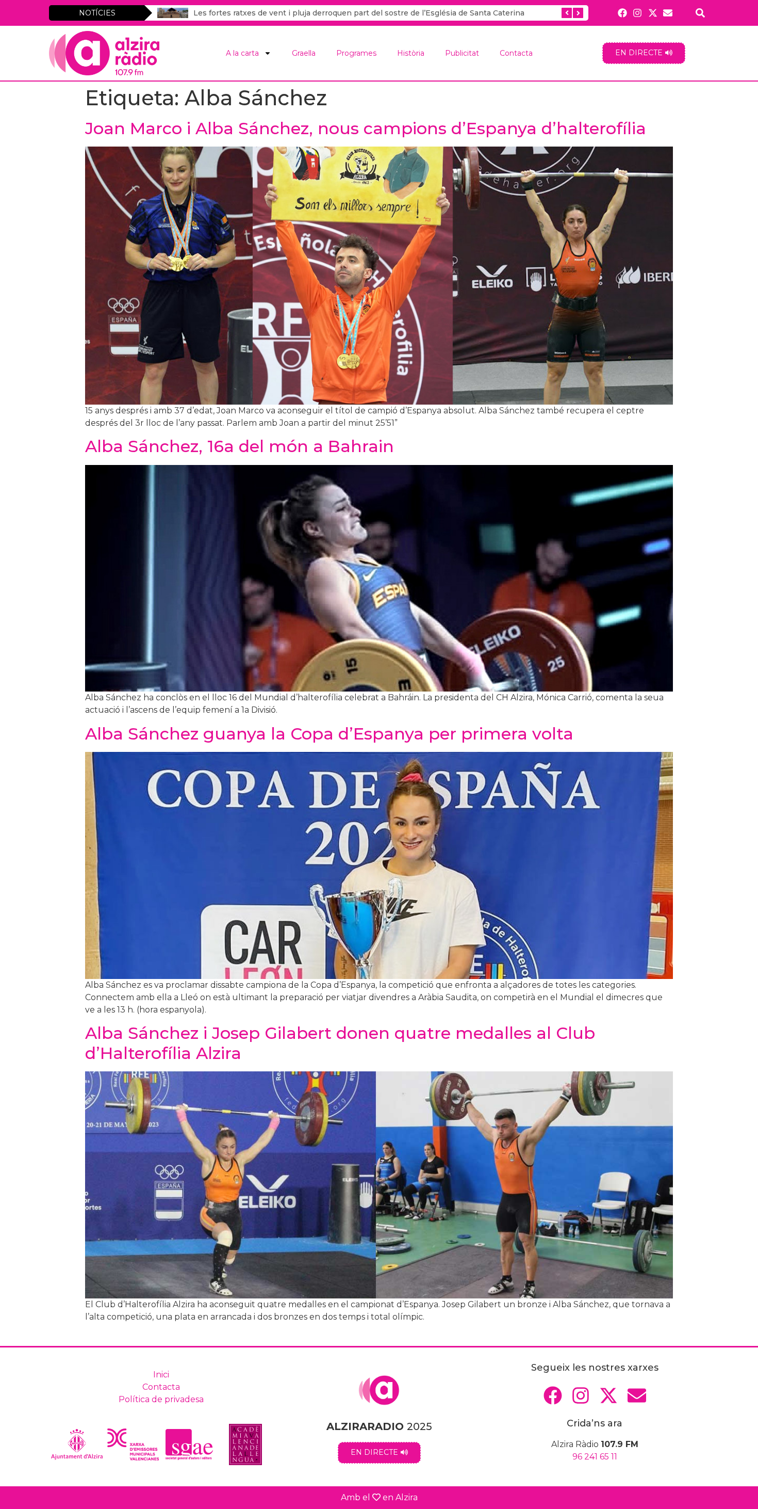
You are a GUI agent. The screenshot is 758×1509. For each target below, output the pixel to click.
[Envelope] (667, 12)
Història (410, 53)
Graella (304, 53)
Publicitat (462, 53)
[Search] (700, 12)
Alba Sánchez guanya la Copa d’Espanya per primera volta (329, 734)
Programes (356, 53)
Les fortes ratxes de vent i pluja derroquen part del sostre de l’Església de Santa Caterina (358, 13)
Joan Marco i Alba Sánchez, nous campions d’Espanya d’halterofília (365, 128)
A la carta (242, 53)
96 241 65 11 (594, 1457)
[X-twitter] (652, 12)
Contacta (516, 53)
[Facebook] (622, 12)
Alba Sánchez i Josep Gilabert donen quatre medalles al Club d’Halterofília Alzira (340, 1043)
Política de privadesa (161, 1399)
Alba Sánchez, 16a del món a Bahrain (239, 446)
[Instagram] (637, 12)
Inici (161, 1374)
